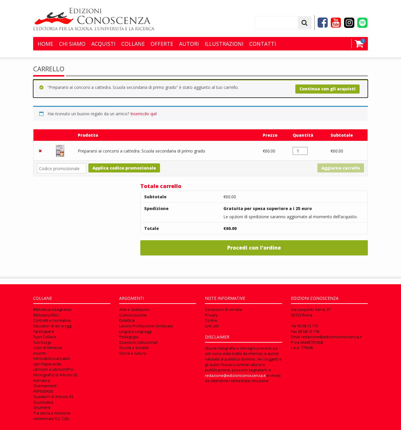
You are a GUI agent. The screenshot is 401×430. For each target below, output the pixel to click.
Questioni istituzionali (138, 342)
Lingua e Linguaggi (135, 331)
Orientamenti (45, 385)
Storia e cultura (132, 353)
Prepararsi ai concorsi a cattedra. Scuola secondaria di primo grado (141, 151)
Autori (189, 43)
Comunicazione (133, 315)
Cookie (211, 320)
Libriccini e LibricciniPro (53, 369)
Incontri (39, 353)
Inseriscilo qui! (143, 113)
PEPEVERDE (43, 391)
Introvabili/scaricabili (51, 358)
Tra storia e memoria (51, 413)
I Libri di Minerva (47, 347)
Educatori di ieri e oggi (52, 326)
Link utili (212, 326)
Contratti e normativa (52, 320)
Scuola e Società (134, 347)
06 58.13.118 (308, 331)
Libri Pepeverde (47, 364)
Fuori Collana (44, 336)
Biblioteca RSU (46, 315)
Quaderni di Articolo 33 (53, 396)
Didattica (127, 320)
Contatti (262, 43)
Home (45, 43)
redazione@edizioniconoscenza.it (235, 375)
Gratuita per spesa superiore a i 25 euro (267, 208)
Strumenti (41, 407)
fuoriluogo (42, 342)
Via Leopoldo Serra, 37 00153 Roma (311, 312)
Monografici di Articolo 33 (55, 374)
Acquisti (103, 43)
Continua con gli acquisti (327, 89)
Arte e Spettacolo (134, 309)
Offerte (162, 43)
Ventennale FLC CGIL (51, 418)
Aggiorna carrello (340, 168)
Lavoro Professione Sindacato (146, 326)
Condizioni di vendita (223, 309)
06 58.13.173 (307, 326)
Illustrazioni (224, 43)
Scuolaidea (43, 402)
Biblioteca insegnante (52, 309)
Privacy (211, 315)
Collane (133, 43)
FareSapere (43, 331)
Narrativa (41, 380)
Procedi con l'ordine (254, 247)
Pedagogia (128, 336)
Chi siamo (72, 43)
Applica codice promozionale (124, 168)
